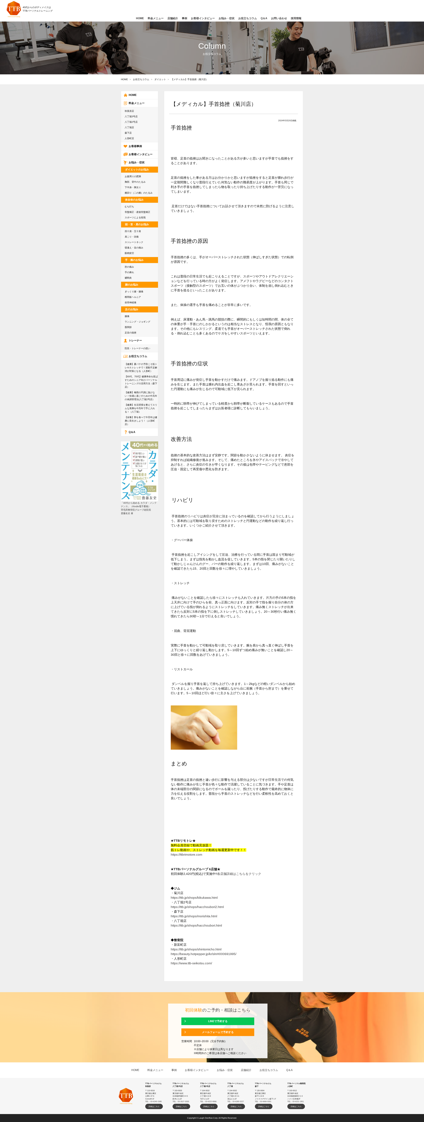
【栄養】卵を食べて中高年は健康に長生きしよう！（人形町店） (141, 421)
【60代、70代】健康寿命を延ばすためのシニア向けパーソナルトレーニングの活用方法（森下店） (141, 381)
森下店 (128, 133)
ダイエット (160, 79)
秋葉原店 (129, 111)
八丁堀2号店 (131, 122)
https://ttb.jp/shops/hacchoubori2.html (197, 907)
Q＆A (132, 432)
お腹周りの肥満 (133, 176)
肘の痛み (129, 267)
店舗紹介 (172, 18)
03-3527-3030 (183, 1101)
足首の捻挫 (130, 332)
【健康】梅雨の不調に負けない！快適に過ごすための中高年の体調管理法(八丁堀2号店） (141, 396)
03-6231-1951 (298, 1101)
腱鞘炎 (128, 277)
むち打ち (129, 206)
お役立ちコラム (141, 79)
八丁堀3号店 (131, 116)
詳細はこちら (154, 1106)
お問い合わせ (279, 18)
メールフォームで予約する (218, 1032)
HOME (124, 79)
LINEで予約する (218, 1021)
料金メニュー (137, 103)
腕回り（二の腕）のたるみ (139, 192)
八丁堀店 (129, 127)
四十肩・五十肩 (133, 231)
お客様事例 (135, 146)
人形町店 (129, 138)
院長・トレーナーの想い (137, 348)
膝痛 (127, 316)
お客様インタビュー (141, 154)
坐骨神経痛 (130, 302)
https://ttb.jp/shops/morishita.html (194, 916)
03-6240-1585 (156, 1101)
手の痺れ (129, 272)
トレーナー (135, 340)
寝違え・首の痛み (134, 247)
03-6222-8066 (210, 1101)
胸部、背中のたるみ (135, 182)
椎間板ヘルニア (133, 297)
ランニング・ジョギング (137, 321)
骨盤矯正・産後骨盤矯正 (137, 212)
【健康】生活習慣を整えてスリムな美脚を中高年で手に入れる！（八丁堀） (141, 408)
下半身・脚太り (133, 187)
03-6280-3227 (238, 1101)
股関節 (128, 327)
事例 (184, 18)
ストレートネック (134, 242)
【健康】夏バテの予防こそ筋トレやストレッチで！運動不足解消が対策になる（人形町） (141, 367)
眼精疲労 (129, 253)
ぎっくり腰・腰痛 (134, 291)
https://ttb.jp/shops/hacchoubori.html (196, 925)
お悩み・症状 (137, 162)
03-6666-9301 (265, 1101)
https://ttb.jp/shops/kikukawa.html (194, 897)
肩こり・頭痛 (132, 236)
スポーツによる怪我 (135, 217)
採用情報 (296, 18)
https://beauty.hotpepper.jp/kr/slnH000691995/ (203, 954)
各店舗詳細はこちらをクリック (239, 874)
